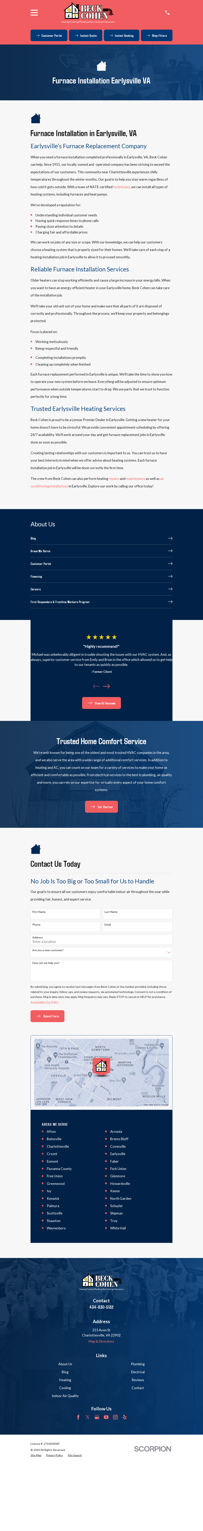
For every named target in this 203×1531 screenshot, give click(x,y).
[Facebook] (78, 1417)
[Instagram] (115, 1417)
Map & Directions (101, 1341)
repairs (114, 478)
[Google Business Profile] (97, 1417)
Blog (65, 1372)
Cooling (65, 1388)
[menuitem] (102, 538)
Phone (36, 924)
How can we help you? (46, 963)
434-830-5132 (101, 1307)
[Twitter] (87, 1417)
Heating (65, 1380)
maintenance (135, 478)
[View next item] (106, 686)
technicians (121, 187)
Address (37, 937)
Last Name (111, 911)
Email (107, 924)
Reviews (138, 1380)
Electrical (138, 1372)
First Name (39, 911)
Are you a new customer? (48, 950)
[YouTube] (106, 1417)
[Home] (88, 12)
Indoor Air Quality (65, 1396)
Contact (138, 1388)
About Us (65, 1364)
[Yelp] (124, 1417)
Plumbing (138, 1364)
